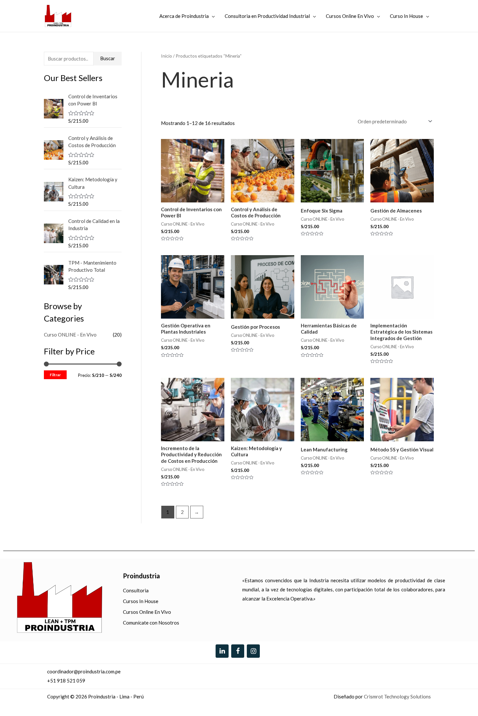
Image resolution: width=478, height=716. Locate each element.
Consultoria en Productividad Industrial (267, 16)
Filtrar (55, 374)
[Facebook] (237, 651)
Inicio (166, 56)
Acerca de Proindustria (184, 16)
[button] (459, 697)
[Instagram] (253, 651)
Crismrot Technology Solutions (397, 696)
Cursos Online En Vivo (350, 16)
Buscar (107, 58)
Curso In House (406, 16)
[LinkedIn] (222, 651)
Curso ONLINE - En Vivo (70, 334)
